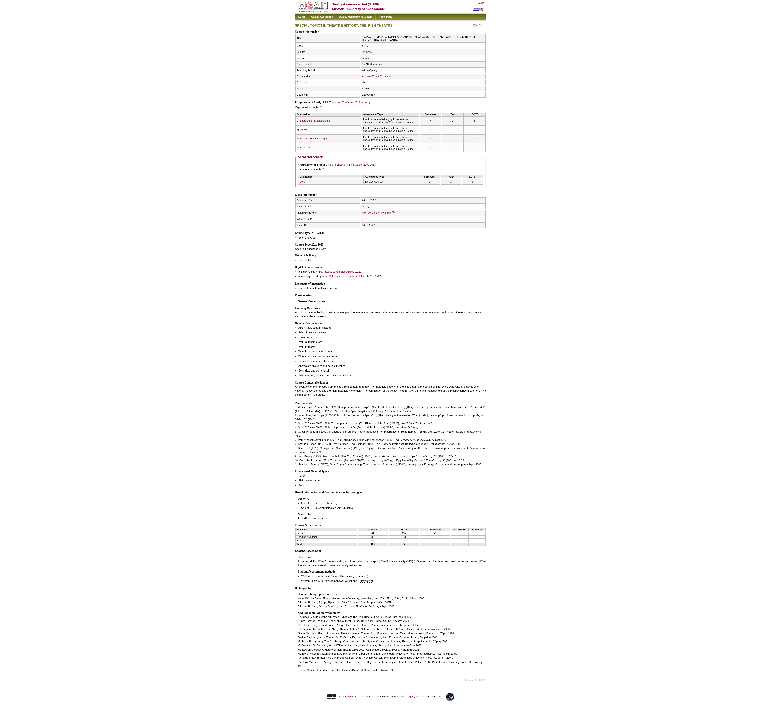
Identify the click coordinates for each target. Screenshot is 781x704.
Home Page (385, 16)
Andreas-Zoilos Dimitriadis (376, 76)
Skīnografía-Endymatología (312, 138)
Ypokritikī (302, 129)
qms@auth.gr (416, 696)
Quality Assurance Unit (351, 696)
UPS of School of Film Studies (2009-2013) (351, 164)
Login (481, 3)
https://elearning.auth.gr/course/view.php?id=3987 (351, 276)
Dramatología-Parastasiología (313, 120)
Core (302, 181)
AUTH (301, 16)
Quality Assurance (322, 16)
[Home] (313, 11)
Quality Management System (355, 16)
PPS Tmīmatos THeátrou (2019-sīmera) (346, 102)
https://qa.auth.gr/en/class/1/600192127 (339, 271)
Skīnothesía (303, 147)
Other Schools (310, 157)
